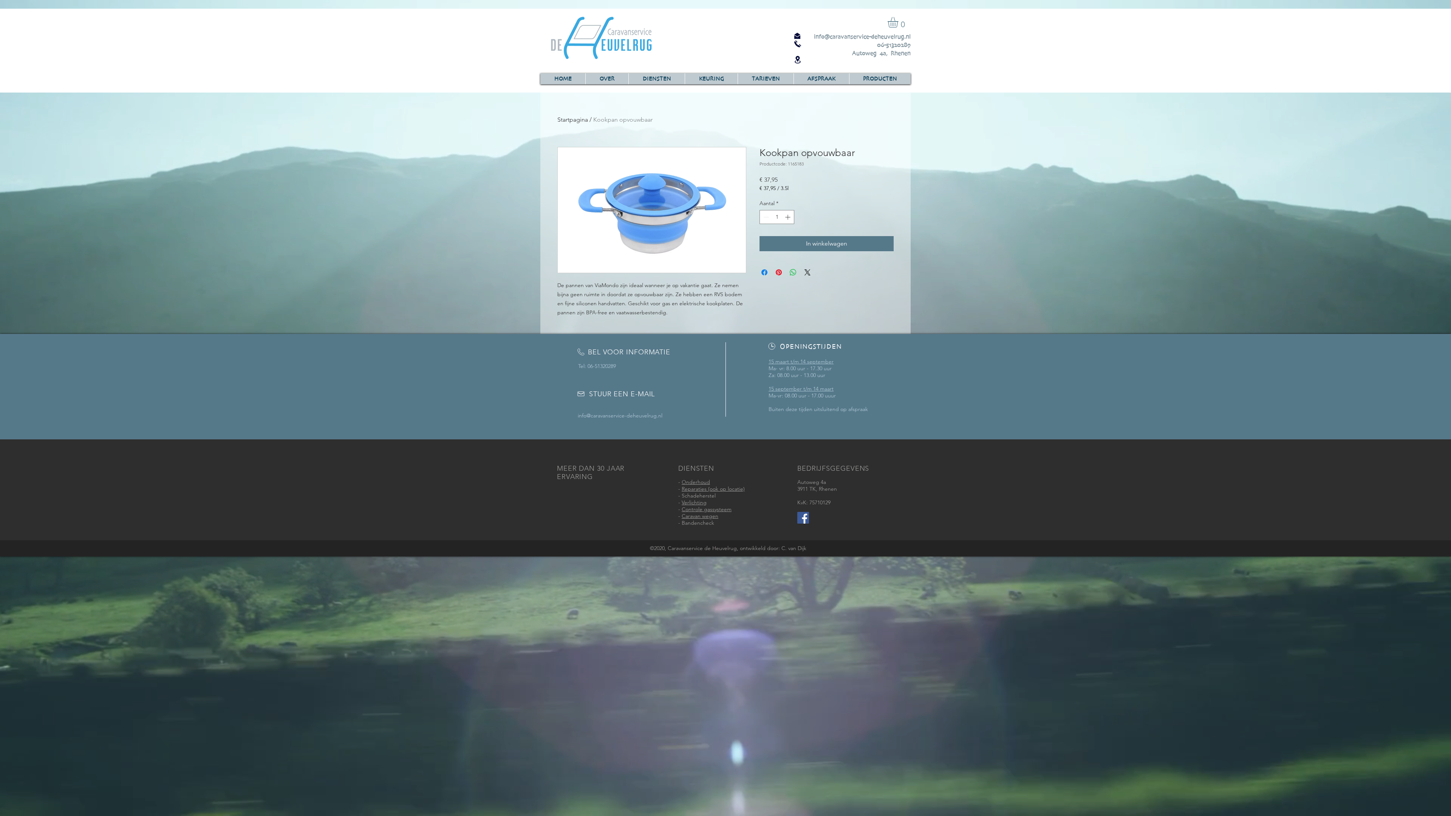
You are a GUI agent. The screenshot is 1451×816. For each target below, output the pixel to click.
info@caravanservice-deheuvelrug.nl (862, 36)
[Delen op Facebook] (764, 272)
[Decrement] (765, 217)
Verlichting (694, 502)
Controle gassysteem (707, 509)
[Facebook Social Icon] (803, 518)
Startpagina (572, 119)
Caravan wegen (700, 516)
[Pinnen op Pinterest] (778, 272)
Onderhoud (696, 482)
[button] (899, 22)
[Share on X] (807, 272)
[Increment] (788, 217)
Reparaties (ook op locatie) (713, 488)
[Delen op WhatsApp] (793, 272)
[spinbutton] (777, 217)
